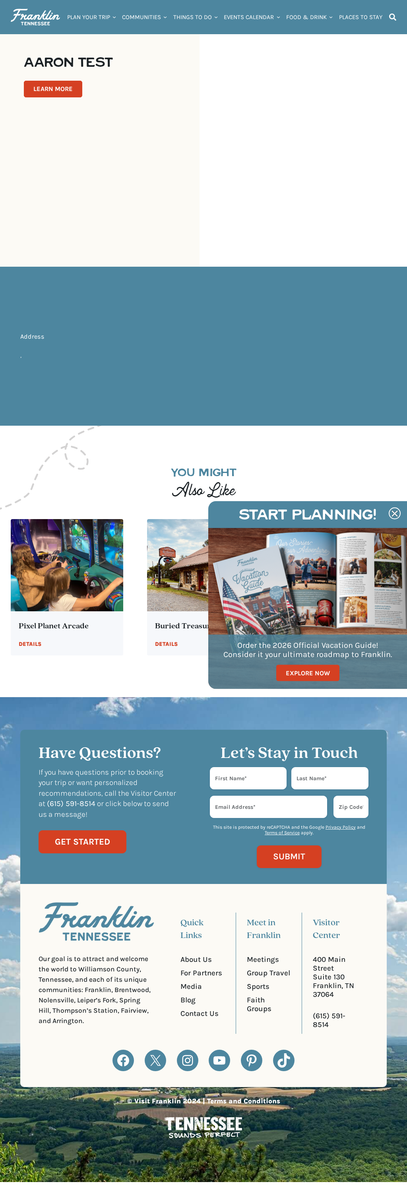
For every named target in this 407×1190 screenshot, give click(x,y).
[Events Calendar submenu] (278, 17)
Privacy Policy (341, 827)
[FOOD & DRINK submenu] (331, 17)
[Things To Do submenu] (216, 17)
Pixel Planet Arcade (54, 626)
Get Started (82, 842)
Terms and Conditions (243, 1101)
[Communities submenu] (165, 17)
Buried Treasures (187, 626)
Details (30, 644)
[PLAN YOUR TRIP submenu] (114, 17)
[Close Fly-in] (395, 513)
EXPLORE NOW (308, 672)
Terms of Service (282, 832)
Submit (289, 856)
